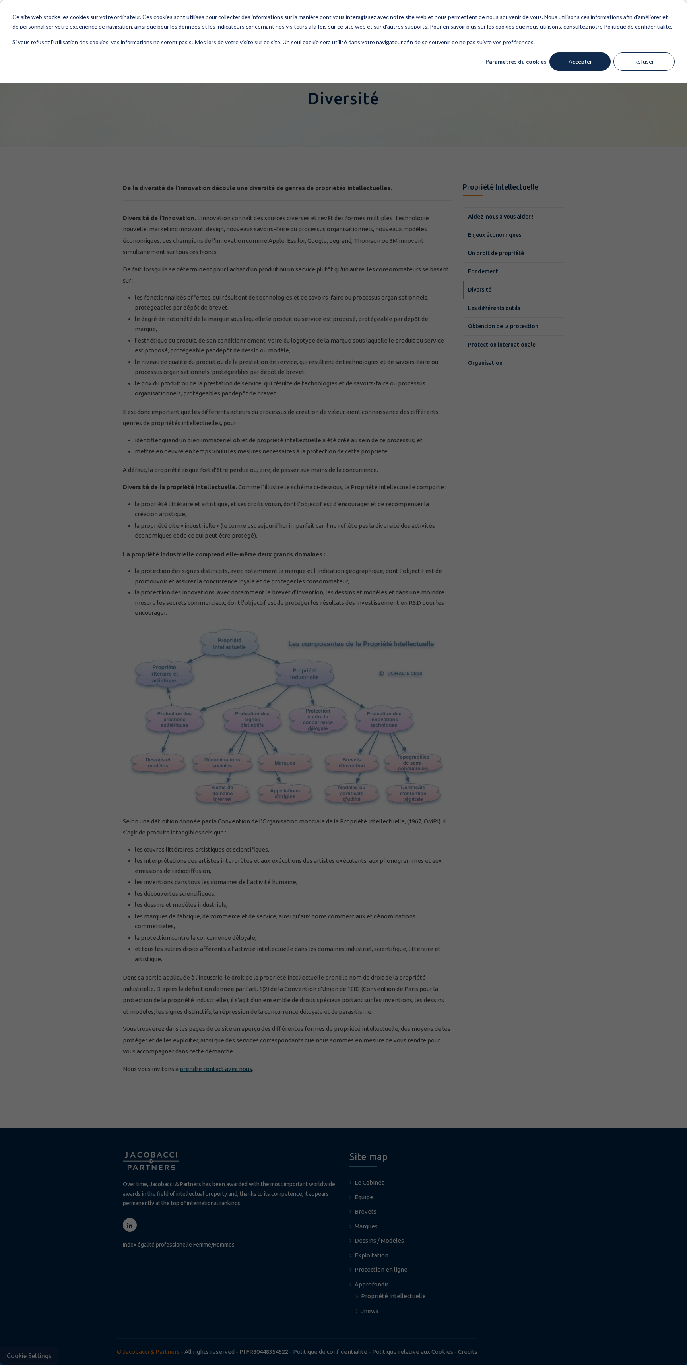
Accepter (580, 61)
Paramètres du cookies (516, 61)
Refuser (644, 61)
